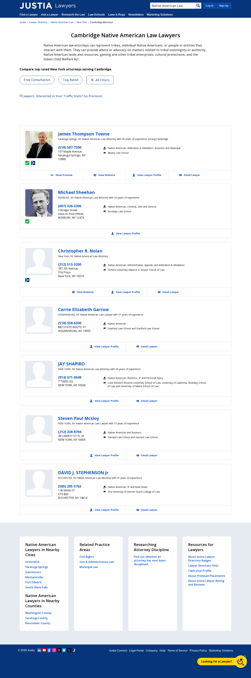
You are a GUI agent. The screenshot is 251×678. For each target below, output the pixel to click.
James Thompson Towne (84, 134)
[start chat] (241, 661)
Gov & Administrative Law (97, 562)
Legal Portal (136, 650)
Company (152, 650)
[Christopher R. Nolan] (39, 261)
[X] (69, 650)
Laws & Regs (116, 14)
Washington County (38, 613)
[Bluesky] (64, 650)
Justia (23, 22)
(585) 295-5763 (69, 486)
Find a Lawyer (29, 14)
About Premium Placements (206, 576)
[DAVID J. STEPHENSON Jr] (39, 483)
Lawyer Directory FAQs (203, 565)
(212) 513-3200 (69, 264)
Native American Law (62, 22)
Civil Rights (87, 557)
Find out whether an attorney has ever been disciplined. (150, 560)
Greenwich (32, 562)
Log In (209, 5)
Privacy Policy (198, 650)
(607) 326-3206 (69, 206)
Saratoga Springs (36, 567)
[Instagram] (54, 650)
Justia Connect (118, 650)
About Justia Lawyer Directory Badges (201, 558)
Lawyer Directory (38, 22)
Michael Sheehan (76, 192)
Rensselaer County (37, 623)
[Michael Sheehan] (39, 203)
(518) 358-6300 (69, 323)
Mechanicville (34, 577)
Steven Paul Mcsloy (78, 418)
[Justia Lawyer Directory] (36, 6)
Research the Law (73, 14)
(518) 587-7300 (69, 147)
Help (162, 650)
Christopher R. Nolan (80, 251)
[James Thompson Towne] (39, 144)
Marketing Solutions (160, 14)
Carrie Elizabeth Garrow (83, 309)
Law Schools (96, 14)
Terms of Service (178, 650)
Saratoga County (36, 618)
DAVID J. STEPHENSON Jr (83, 472)
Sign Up (223, 5)
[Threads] (59, 650)
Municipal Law (89, 567)
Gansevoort (33, 572)
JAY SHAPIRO (71, 364)
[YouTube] (44, 650)
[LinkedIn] (39, 650)
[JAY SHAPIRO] (39, 374)
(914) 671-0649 (69, 377)
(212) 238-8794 (69, 431)
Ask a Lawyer (50, 14)
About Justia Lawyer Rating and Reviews (206, 582)
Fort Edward (33, 582)
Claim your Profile (199, 571)
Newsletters (136, 14)
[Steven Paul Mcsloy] (39, 429)
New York (82, 22)
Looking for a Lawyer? (216, 661)
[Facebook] (49, 650)
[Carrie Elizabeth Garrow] (39, 320)
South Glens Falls (36, 587)
